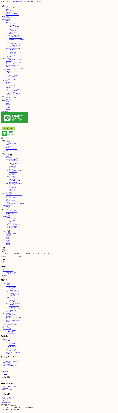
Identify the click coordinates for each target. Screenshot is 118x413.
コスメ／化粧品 (7, 329)
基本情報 (5, 6)
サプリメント (9, 72)
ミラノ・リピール (13, 32)
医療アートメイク (10, 66)
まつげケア (13, 62)
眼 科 (7, 101)
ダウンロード (6, 380)
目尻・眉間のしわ (17, 39)
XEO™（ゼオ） (10, 83)
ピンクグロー (12, 29)
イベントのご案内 (7, 389)
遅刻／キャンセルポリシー (12, 15)
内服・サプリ (6, 69)
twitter (5, 374)
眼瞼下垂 (13, 65)
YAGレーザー (12, 86)
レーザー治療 (12, 42)
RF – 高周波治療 (13, 36)
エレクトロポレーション (15, 30)
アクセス (8, 12)
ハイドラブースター (14, 51)
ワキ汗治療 (8, 56)
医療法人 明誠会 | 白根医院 (9, 386)
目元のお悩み (6, 58)
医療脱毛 (5, 16)
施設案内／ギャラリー (11, 13)
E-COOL (14, 93)
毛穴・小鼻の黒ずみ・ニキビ (13, 48)
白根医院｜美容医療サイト (7, 402)
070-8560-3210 (6, 405)
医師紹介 (8, 9)
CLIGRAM (11, 75)
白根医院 (5, 100)
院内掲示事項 (6, 362)
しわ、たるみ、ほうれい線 (12, 35)
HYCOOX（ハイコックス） (13, 87)
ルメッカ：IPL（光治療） (12, 90)
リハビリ (8, 106)
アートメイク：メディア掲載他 (16, 68)
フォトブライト (15, 26)
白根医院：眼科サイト (8, 397)
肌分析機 (8, 82)
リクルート (6, 391)
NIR (15, 294)
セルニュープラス (10, 79)
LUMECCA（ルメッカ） (17, 28)
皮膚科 (7, 103)
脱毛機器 (8, 94)
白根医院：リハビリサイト (9, 400)
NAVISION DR (9, 77)
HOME (5, 269)
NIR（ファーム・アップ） (15, 38)
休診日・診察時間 (10, 10)
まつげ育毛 (8, 61)
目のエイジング (10, 63)
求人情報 (8, 109)
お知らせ (5, 96)
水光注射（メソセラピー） (15, 43)
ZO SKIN (11, 76)
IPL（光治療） (6, 17)
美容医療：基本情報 (8, 271)
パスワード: (4, 256)
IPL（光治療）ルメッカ (14, 45)
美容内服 (11, 33)
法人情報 (8, 107)
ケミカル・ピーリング (14, 55)
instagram (6, 372)
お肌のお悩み (6, 19)
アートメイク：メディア (15, 323)
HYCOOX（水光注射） (11, 346)
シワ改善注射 (15, 296)
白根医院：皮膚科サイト (9, 398)
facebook (6, 371)
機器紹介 (5, 80)
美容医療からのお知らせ (12, 97)
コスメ (5, 74)
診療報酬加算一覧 (7, 364)
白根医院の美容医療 (11, 7)
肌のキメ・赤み (10, 40)
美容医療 (8, 104)
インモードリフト (14, 89)
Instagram (9, 99)
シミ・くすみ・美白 (11, 23)
